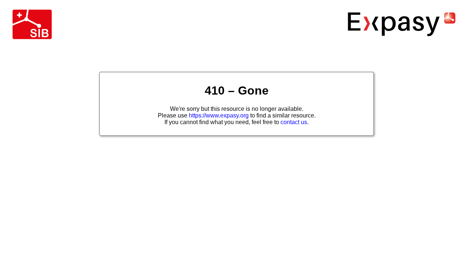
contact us (293, 122)
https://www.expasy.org (219, 115)
